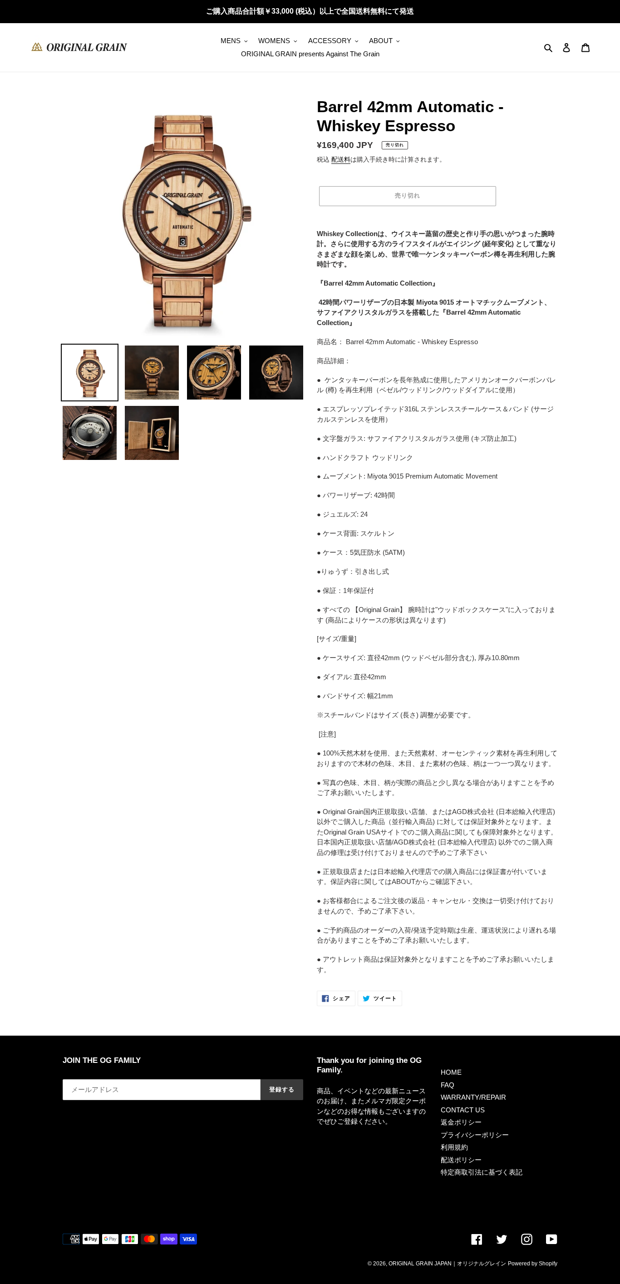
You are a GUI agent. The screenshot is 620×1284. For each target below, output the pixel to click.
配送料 (340, 159)
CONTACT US (463, 1110)
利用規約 (454, 1147)
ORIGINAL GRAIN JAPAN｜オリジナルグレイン (447, 1263)
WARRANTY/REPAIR (473, 1097)
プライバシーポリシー (475, 1135)
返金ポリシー (461, 1122)
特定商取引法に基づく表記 (481, 1172)
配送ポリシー (461, 1160)
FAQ (447, 1085)
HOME (451, 1072)
